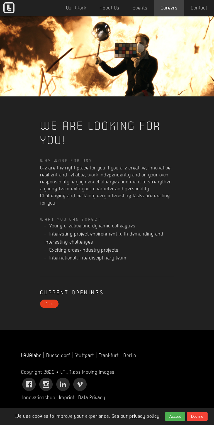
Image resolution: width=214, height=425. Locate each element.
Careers (169, 8)
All (50, 304)
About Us (109, 8)
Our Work (76, 8)
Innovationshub (38, 397)
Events (140, 8)
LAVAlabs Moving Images (87, 372)
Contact (199, 8)
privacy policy (144, 416)
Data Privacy (91, 397)
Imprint (67, 397)
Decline (197, 416)
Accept (175, 416)
